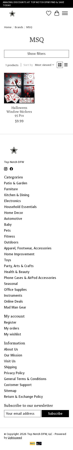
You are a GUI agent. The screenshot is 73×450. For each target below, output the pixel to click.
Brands (19, 27)
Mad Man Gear (15, 307)
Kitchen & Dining (16, 195)
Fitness (9, 236)
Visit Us (10, 361)
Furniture (11, 189)
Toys (7, 260)
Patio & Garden (15, 183)
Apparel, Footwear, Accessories (28, 248)
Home (8, 27)
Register (10, 322)
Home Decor (13, 213)
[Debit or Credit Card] (39, 444)
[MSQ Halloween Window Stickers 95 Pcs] (19, 88)
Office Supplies (15, 289)
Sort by (28, 65)
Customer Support (18, 385)
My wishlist (12, 334)
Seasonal (11, 284)
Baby (8, 224)
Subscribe (55, 413)
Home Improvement (19, 254)
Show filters (36, 54)
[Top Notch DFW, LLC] (12, 13)
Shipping (10, 367)
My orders (11, 328)
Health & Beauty (16, 272)
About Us (11, 349)
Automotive (13, 219)
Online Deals (13, 301)
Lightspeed (15, 437)
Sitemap (10, 391)
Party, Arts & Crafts (19, 266)
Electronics (12, 201)
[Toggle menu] (65, 13)
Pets (7, 230)
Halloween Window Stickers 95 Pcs (19, 111)
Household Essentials (20, 207)
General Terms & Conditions (25, 379)
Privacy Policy (14, 373)
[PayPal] (32, 444)
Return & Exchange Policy (23, 397)
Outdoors (11, 242)
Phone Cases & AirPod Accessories (30, 278)
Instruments (13, 295)
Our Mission (13, 355)
